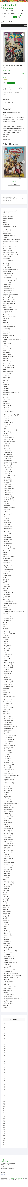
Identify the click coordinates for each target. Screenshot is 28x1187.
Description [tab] (6, 99)
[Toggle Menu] (25, 25)
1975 (4, 1050)
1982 (4, 1063)
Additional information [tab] (8, 103)
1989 (4, 1076)
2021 (4, 1137)
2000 (4, 1097)
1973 (4, 1046)
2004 (4, 1105)
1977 (4, 1054)
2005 (4, 1107)
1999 (4, 1095)
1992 (4, 1082)
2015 (4, 1125)
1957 (4, 1024)
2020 (4, 1135)
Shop (7, 197)
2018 (4, 1131)
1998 (4, 1093)
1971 (4, 1042)
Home (4, 197)
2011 (4, 1118)
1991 (4, 1080)
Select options (14, 184)
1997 (4, 1091)
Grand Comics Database (16, 1178)
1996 (4, 1090)
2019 (4, 1133)
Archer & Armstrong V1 (15, 92)
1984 (4, 1067)
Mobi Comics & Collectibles (8, 7)
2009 (4, 1114)
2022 (4, 1139)
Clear (23, 73)
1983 (4, 1065)
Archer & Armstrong (14, 88)
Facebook (3, 1174)
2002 (4, 1101)
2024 (4, 1142)
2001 (4, 1099)
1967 (4, 1035)
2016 (4, 1127)
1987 (4, 1073)
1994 (4, 1086)
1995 (4, 1088)
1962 (4, 1025)
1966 (4, 1033)
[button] (22, 34)
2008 (4, 1112)
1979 (4, 1058)
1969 (4, 1039)
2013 (4, 1122)
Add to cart (11, 82)
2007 (4, 1110)
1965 (4, 1031)
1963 (4, 1027)
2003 (4, 1103)
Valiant (12, 90)
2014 (4, 1124)
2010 (4, 1116)
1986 (4, 1071)
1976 (4, 1052)
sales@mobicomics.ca (6, 1159)
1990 (4, 1078)
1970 (4, 1041)
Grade (5, 73)
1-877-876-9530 (4, 1161)
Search (15, 17)
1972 (4, 1044)
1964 (4, 1029)
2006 (4, 1108)
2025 (4, 1144)
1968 (4, 1037)
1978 (4, 1056)
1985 (4, 1069)
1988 (4, 1074)
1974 (4, 1048)
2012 (4, 1120)
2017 (4, 1129)
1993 (7, 92)
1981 (4, 1061)
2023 (4, 1141)
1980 (4, 1059)
